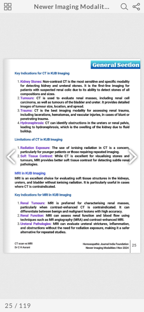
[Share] (136, 6)
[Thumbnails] (8, 6)
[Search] (124, 6)
